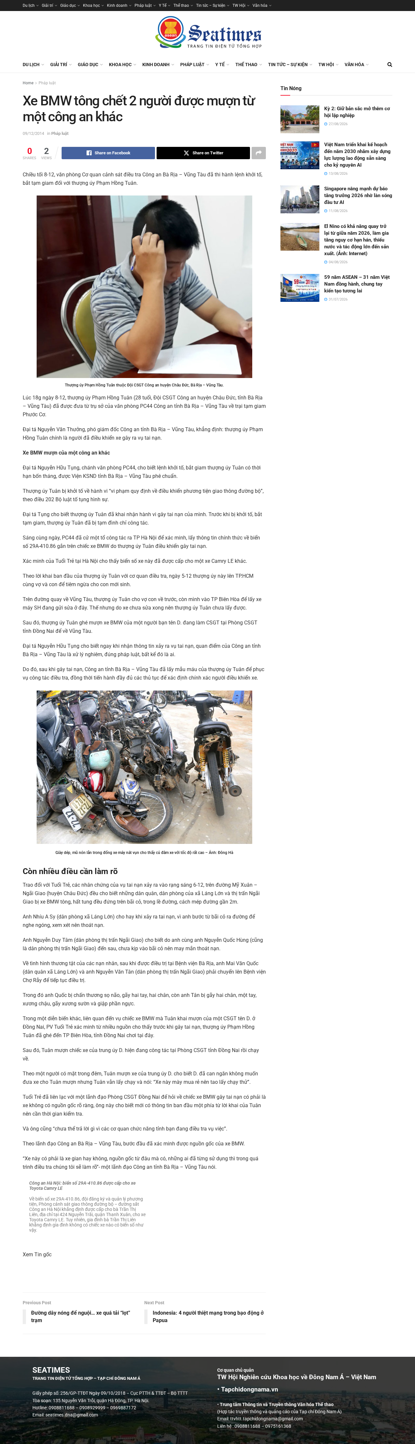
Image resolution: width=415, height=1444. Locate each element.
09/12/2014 (33, 133)
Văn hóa (260, 5)
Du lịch (29, 5)
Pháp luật (143, 5)
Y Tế (162, 5)
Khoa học (91, 5)
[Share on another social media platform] (259, 153)
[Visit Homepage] (207, 34)
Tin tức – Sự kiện (210, 5)
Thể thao (181, 5)
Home (28, 83)
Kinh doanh (117, 5)
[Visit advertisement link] (144, 1278)
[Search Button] (389, 64)
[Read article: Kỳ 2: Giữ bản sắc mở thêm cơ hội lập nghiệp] (299, 119)
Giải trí (47, 5)
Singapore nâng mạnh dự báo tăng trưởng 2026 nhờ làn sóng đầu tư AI (358, 195)
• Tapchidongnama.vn (247, 1389)
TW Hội (238, 5)
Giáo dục (68, 5)
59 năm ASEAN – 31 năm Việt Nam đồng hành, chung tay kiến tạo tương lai (357, 284)
